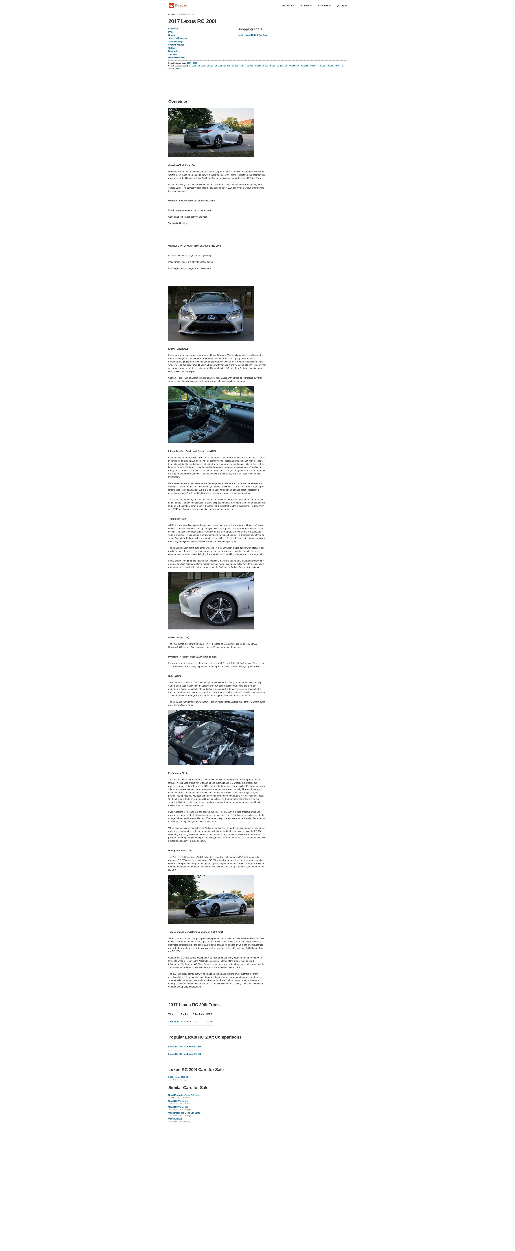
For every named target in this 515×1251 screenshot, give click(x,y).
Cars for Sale (287, 5)
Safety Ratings (175, 41)
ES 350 (210, 66)
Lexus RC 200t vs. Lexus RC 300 (184, 1054)
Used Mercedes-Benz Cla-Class (184, 1113)
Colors (171, 48)
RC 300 (322, 66)
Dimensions (174, 51)
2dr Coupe (173, 1022)
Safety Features (176, 45)
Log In (343, 5)
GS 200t (218, 66)
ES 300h (201, 66)
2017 (189, 63)
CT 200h (192, 66)
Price (171, 32)
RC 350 (330, 66)
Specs (171, 35)
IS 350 (272, 66)
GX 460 (250, 66)
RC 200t (313, 66)
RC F (337, 66)
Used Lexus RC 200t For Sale (252, 35)
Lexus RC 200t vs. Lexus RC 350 (184, 1047)
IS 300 (265, 66)
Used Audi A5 (175, 1119)
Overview (173, 29)
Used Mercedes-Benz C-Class (183, 1095)
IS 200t (258, 66)
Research (304, 5)
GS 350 (226, 66)
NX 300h (304, 66)
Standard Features (177, 38)
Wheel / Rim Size (176, 58)
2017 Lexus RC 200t (178, 1077)
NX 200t (295, 66)
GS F (243, 66)
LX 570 (288, 66)
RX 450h (177, 69)
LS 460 (280, 66)
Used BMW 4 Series (178, 1101)
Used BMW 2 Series (178, 1107)
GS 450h (235, 66)
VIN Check (323, 5)
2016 (195, 63)
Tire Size (172, 54)
